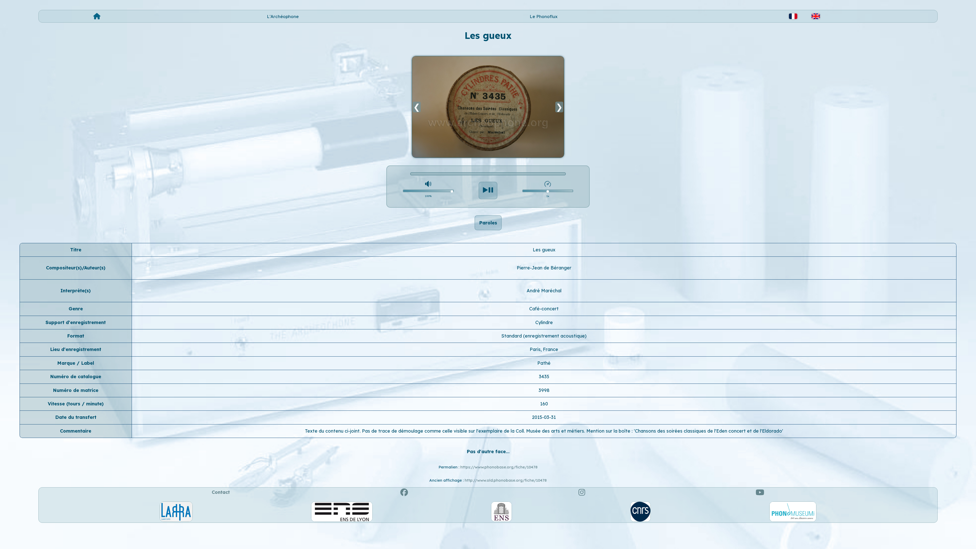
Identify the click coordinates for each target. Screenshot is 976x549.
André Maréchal (544, 291)
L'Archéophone (283, 16)
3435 (544, 376)
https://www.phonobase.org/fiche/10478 (499, 467)
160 (544, 404)
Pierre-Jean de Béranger (544, 268)
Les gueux (544, 250)
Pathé (544, 363)
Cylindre (544, 322)
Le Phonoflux (544, 16)
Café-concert (544, 309)
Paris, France (544, 349)
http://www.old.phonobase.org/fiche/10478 (506, 480)
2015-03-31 (544, 417)
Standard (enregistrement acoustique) (544, 336)
